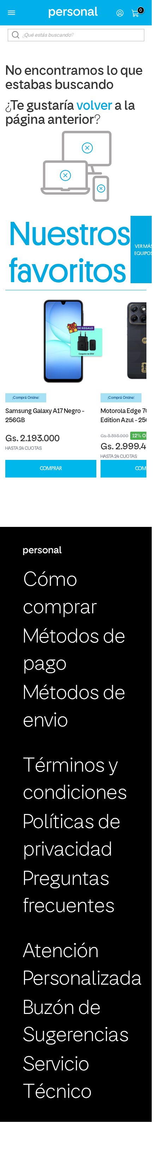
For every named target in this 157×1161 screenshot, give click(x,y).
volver (94, 106)
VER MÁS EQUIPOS (143, 250)
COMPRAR (51, 468)
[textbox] (76, 35)
